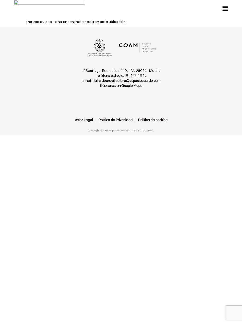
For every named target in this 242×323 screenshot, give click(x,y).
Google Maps (131, 85)
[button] (225, 8)
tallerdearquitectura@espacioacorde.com (126, 81)
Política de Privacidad (116, 120)
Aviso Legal (84, 120)
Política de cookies (152, 120)
